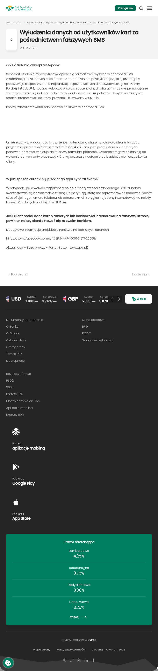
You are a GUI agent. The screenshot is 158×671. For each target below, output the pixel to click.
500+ (10, 387)
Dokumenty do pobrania (24, 320)
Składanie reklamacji (97, 340)
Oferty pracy (15, 347)
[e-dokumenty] (79, 660)
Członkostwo (16, 340)
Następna (139, 274)
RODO (86, 333)
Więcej (141, 299)
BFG (85, 326)
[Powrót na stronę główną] (19, 8)
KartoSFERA (14, 394)
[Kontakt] (72, 660)
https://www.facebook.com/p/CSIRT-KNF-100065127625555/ (51, 238)
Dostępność (15, 360)
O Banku (12, 326)
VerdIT (91, 640)
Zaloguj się (125, 8)
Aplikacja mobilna (19, 408)
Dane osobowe (94, 320)
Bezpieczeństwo (18, 374)
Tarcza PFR (14, 354)
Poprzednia (19, 274)
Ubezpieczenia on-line (23, 401)
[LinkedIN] (86, 660)
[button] (141, 8)
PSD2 (10, 380)
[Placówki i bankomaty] (65, 660)
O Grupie (13, 333)
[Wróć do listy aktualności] (11, 39)
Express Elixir (15, 414)
